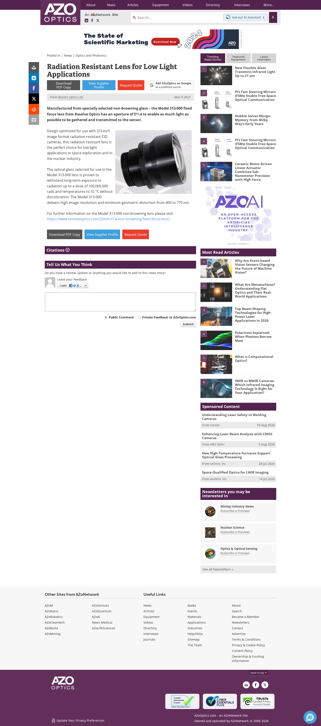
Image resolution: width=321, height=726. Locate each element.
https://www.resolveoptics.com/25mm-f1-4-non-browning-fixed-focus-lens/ (108, 219)
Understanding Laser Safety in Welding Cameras (234, 417)
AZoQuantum (101, 611)
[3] (216, 123)
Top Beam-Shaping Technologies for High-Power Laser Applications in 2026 (253, 314)
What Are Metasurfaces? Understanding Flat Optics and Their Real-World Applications (255, 290)
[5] (216, 171)
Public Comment (121, 317)
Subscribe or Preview (235, 511)
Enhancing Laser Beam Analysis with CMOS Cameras (237, 436)
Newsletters (240, 622)
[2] (216, 99)
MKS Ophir (217, 444)
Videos (148, 622)
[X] (34, 98)
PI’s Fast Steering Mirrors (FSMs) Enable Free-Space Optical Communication (255, 96)
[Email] (34, 119)
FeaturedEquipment (238, 58)
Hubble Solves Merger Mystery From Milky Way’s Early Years (253, 120)
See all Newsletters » (218, 569)
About (236, 605)
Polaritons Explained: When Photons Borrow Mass (253, 336)
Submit (188, 324)
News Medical (102, 622)
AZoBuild (51, 628)
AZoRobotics (54, 617)
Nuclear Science (232, 527)
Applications (197, 622)
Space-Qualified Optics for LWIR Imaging (235, 472)
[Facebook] (34, 88)
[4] (216, 147)
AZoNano (51, 611)
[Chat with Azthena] (310, 717)
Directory (150, 628)
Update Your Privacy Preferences (80, 720)
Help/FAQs (195, 634)
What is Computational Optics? (254, 358)
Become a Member (245, 617)
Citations (56, 250)
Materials (194, 617)
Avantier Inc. (218, 479)
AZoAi (96, 617)
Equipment (151, 617)
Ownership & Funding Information (248, 658)
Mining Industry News (237, 506)
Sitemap (194, 639)
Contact (237, 628)
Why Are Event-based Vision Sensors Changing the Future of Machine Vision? (254, 266)
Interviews (151, 634)
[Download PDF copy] (34, 67)
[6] (216, 388)
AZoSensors (100, 605)
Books (192, 605)
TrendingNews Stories (212, 58)
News (68, 55)
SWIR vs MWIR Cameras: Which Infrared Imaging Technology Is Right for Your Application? (254, 387)
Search (237, 611)
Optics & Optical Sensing (239, 549)
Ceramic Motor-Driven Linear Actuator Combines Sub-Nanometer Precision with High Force (253, 172)
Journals (149, 639)
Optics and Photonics (91, 55)
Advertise (239, 634)
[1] (216, 75)
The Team (195, 645)
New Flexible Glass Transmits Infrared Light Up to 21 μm (255, 72)
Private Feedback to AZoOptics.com (169, 317)
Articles (148, 611)
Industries (195, 628)
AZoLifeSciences (103, 628)
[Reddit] (34, 109)
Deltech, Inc (218, 464)
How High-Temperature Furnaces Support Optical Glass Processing (236, 455)
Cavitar (215, 425)
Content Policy (242, 651)
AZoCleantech (55, 622)
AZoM (49, 605)
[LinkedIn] (34, 78)
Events (192, 611)
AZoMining (52, 634)
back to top (258, 672)
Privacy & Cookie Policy (248, 645)
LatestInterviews (264, 58)
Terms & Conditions (246, 639)
